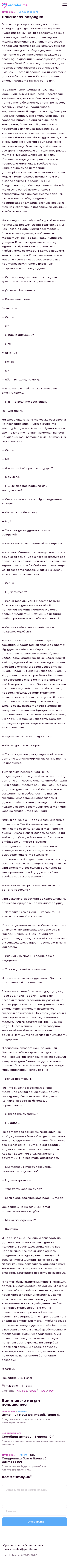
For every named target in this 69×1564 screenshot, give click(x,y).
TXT (17, 1390)
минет (23, 1455)
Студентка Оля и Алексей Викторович (24, 1460)
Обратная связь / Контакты (21, 1545)
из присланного (28, 12)
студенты (8, 12)
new (32, 1455)
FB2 (24, 1390)
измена (22, 1411)
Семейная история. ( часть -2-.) (28, 1436)
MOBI (43, 1390)
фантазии (8, 1411)
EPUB (32, 1390)
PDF (51, 1390)
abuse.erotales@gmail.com (19, 1549)
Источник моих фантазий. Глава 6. (31, 1414)
